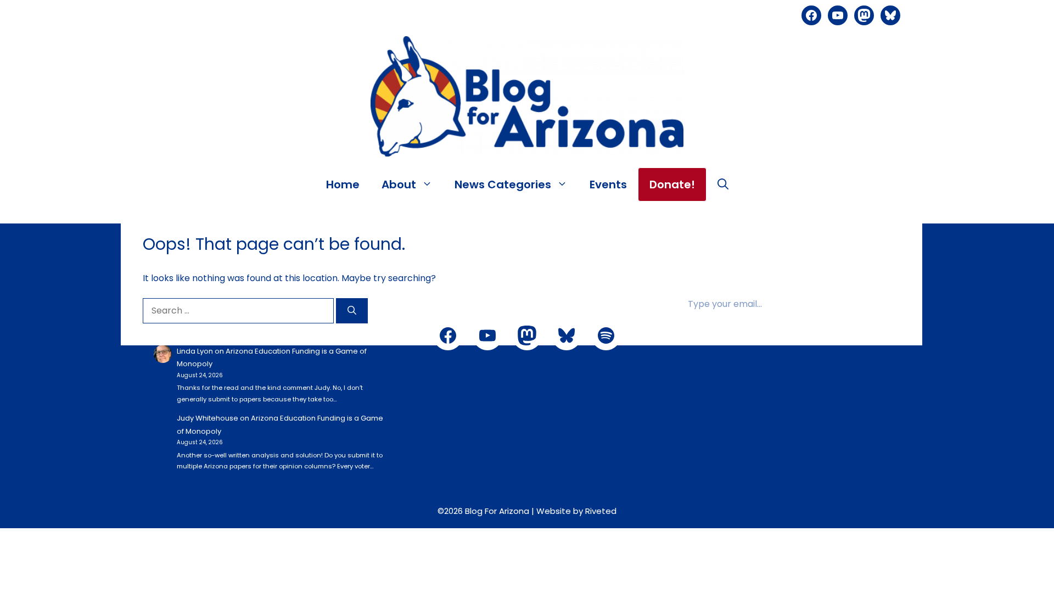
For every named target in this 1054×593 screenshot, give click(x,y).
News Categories (503, 184)
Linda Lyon (195, 351)
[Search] (352, 310)
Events (608, 184)
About (399, 184)
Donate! (672, 184)
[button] (723, 184)
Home (343, 184)
